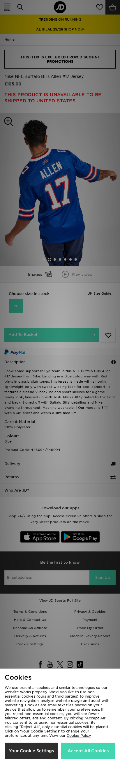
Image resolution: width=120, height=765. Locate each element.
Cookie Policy (79, 735)
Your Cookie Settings (31, 750)
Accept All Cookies (88, 750)
